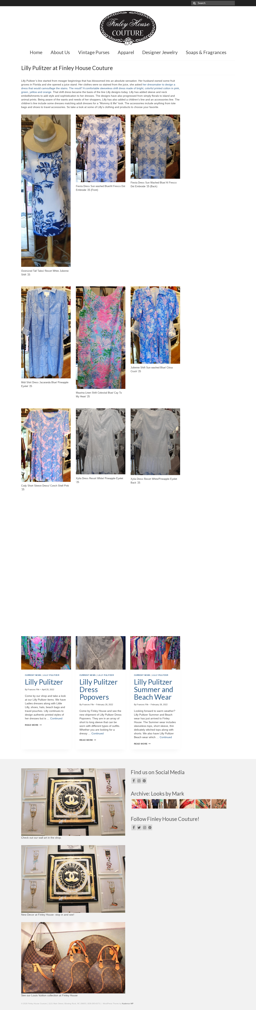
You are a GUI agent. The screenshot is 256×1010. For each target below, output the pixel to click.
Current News (33, 675)
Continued (56, 718)
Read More (33, 725)
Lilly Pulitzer (51, 675)
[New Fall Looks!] (171, 804)
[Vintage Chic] (202, 804)
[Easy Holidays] (155, 804)
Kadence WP (127, 1003)
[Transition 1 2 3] (187, 804)
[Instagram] (139, 781)
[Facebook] (133, 781)
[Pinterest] (144, 781)
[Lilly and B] (218, 804)
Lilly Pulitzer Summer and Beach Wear (153, 689)
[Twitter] (139, 827)
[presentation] (46, 652)
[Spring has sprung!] (139, 804)
